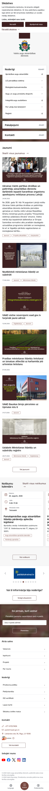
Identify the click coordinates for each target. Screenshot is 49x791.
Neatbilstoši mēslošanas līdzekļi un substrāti (20, 273)
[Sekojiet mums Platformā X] (14, 760)
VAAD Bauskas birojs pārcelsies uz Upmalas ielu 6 (20, 406)
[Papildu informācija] (13, 738)
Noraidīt (13, 24)
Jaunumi (6, 235)
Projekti (6, 662)
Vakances (6, 649)
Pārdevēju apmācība (11, 539)
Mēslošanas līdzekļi (29, 280)
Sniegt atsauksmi (24, 598)
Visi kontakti (14, 745)
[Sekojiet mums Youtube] (3, 759)
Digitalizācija (18, 323)
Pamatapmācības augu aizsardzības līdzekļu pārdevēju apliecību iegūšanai (22, 519)
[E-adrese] (6, 738)
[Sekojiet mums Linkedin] (24, 760)
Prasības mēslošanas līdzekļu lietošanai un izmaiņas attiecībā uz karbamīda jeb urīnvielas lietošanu (22, 361)
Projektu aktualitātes (20, 235)
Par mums (7, 669)
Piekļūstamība (8, 691)
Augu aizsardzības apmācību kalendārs (17, 535)
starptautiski (35, 235)
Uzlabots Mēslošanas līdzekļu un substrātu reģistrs (19, 449)
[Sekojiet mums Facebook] (8, 760)
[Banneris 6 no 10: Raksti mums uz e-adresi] (24, 573)
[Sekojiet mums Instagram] (19, 760)
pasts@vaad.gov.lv (12, 730)
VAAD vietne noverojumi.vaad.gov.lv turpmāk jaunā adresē (21, 316)
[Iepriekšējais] (5, 573)
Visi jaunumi (24, 469)
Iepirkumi (6, 655)
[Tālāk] (43, 573)
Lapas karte (7, 705)
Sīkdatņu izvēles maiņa (12, 711)
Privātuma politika (10, 685)
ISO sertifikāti (8, 698)
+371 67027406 (11, 726)
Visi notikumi (25, 557)
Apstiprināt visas (36, 24)
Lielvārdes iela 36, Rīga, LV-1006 (18, 734)
